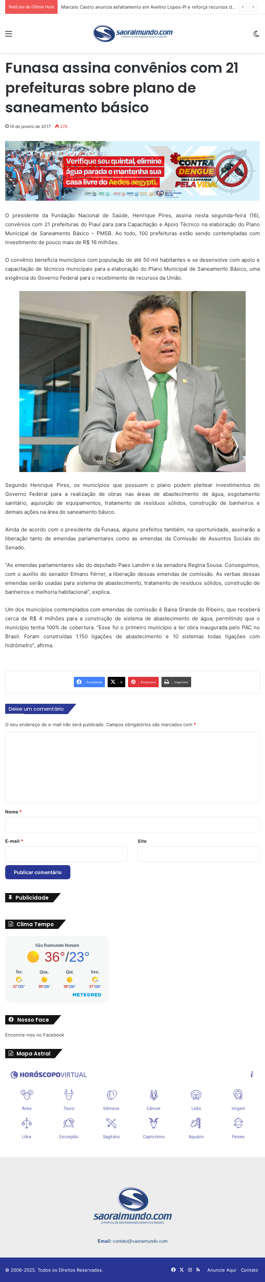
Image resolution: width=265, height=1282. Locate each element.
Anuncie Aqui (221, 1270)
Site (142, 841)
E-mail (14, 841)
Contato (249, 1270)
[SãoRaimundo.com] (132, 33)
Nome (13, 811)
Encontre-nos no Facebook (34, 1035)
